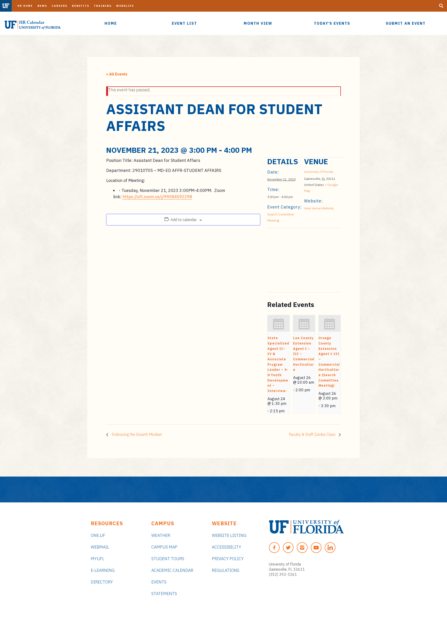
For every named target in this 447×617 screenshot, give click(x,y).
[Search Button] (441, 6)
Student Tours (167, 558)
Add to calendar (184, 219)
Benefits (80, 5)
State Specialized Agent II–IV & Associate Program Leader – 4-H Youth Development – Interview (278, 364)
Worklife (125, 5)
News (42, 5)
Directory (102, 582)
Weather (160, 535)
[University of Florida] (306, 527)
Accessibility (226, 547)
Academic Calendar (172, 570)
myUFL (97, 558)
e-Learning (103, 570)
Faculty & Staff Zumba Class (312, 434)
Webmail (100, 547)
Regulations (225, 570)
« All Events (116, 74)
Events (158, 582)
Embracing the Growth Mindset (136, 434)
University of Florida (318, 172)
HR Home (25, 5)
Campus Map (164, 547)
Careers (59, 5)
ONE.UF (98, 535)
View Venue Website (319, 208)
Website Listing (229, 535)
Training (103, 5)
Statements (164, 593)
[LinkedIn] (330, 547)
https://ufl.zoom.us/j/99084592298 (157, 196)
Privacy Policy (228, 558)
